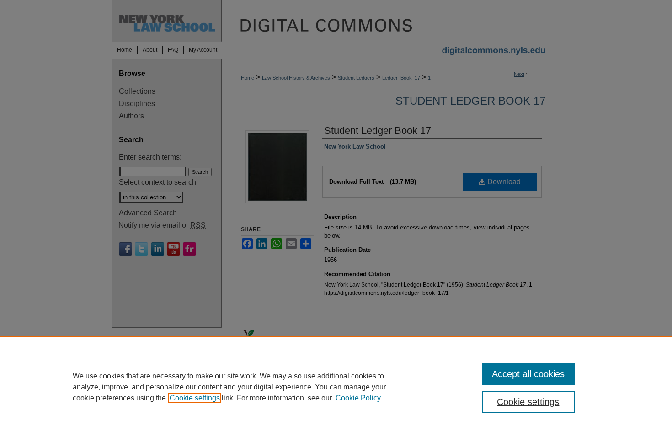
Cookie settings (195, 398)
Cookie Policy (358, 398)
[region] (336, 386)
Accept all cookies (528, 374)
